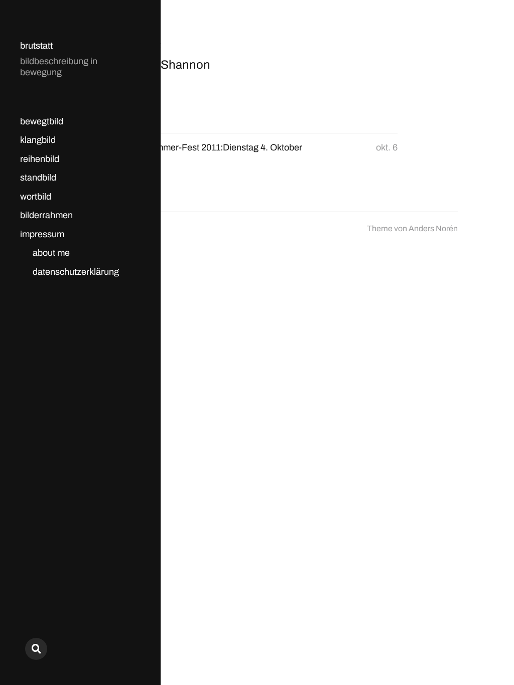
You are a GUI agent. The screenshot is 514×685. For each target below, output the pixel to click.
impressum (42, 234)
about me (51, 253)
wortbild (35, 197)
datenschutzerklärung (76, 272)
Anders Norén (433, 228)
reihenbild (39, 159)
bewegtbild (41, 121)
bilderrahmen (46, 215)
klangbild (38, 140)
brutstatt (36, 46)
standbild (38, 178)
